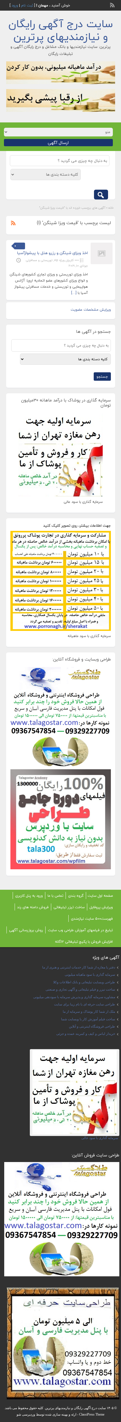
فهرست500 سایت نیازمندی (92, 919)
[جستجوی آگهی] (101, 194)
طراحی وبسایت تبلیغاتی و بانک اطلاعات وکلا (84, 982)
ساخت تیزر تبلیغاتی (69, 907)
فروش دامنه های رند (33, 907)
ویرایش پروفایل (101, 907)
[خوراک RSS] (113, 4)
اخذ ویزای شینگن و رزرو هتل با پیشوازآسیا (52, 252)
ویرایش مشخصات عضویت (91, 309)
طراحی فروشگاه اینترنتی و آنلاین (92, 1026)
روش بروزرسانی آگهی (26, 930)
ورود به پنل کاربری (29, 896)
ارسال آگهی (58, 142)
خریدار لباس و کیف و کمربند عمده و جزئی (85, 1034)
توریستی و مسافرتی (39, 260)
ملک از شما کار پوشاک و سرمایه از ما (89, 1012)
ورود (15, 5)
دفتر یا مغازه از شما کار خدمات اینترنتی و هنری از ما (78, 967)
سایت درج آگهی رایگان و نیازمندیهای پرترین (60, 30)
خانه (111, 207)
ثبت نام (27, 5)
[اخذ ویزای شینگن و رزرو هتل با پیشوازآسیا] (101, 253)
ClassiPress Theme (91, 1414)
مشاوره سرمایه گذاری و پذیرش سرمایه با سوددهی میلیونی (74, 997)
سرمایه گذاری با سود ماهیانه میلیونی (90, 975)
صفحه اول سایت (100, 896)
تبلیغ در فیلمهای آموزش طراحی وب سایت (80, 930)
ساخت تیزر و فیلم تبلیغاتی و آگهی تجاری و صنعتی (80, 989)
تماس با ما (55, 896)
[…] (74, 293)
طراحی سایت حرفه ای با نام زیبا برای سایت (84, 1004)
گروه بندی (76, 896)
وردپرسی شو (26, 1414)
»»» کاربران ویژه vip (66, 260)
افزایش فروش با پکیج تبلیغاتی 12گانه (84, 941)
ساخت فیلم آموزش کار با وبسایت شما (88, 1019)
